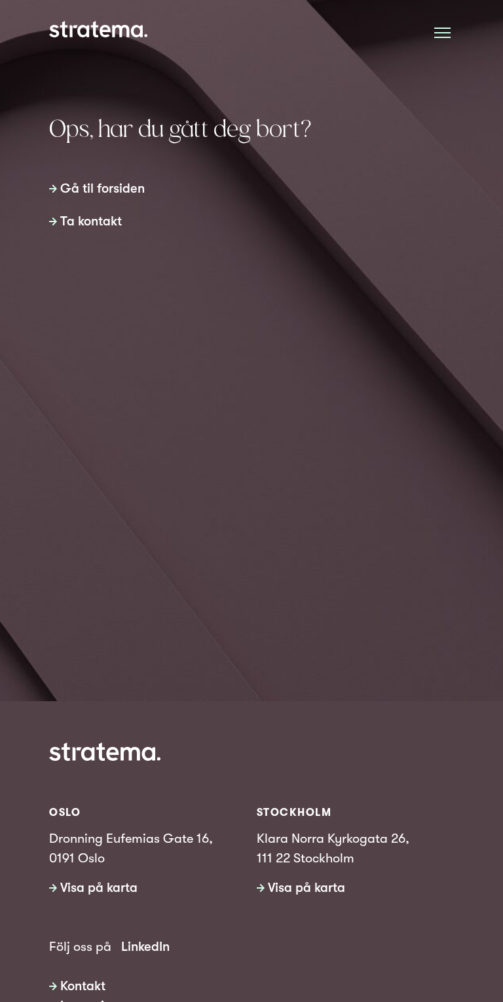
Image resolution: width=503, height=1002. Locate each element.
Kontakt (82, 985)
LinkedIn (145, 946)
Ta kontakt (91, 221)
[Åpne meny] (442, 32)
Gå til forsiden (102, 188)
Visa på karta (99, 887)
